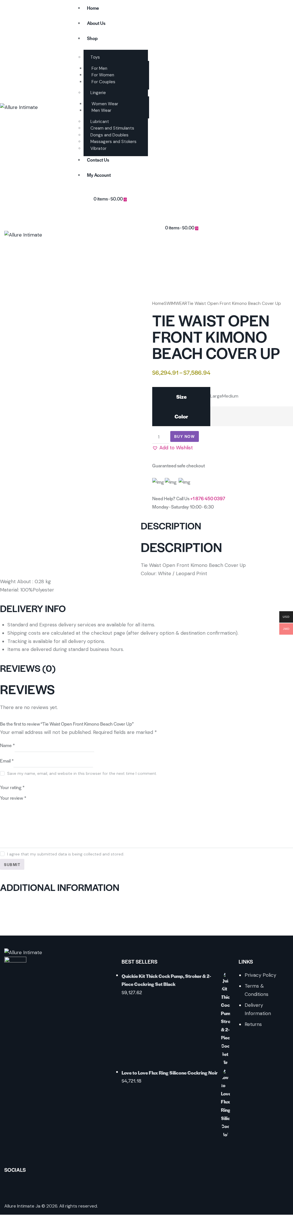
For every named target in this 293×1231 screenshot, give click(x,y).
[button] (172, 448)
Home (158, 303)
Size (181, 396)
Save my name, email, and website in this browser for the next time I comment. (82, 773)
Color (181, 416)
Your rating (12, 787)
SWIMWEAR (175, 303)
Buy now (184, 436)
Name (7, 745)
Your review (13, 798)
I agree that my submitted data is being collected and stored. (65, 854)
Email (6, 760)
